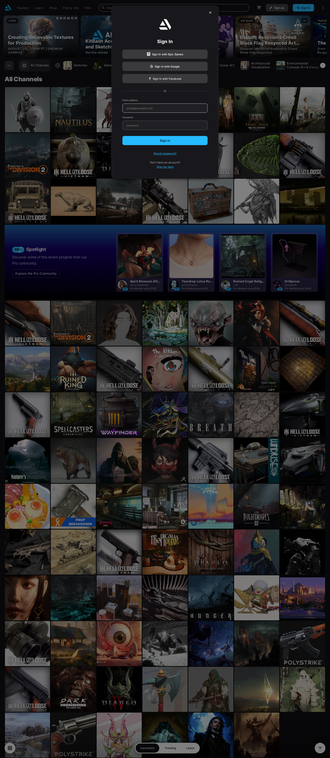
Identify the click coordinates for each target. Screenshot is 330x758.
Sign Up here (165, 166)
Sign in (165, 140)
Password (127, 117)
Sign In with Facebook (167, 78)
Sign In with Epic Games (167, 54)
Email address (130, 100)
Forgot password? (165, 153)
